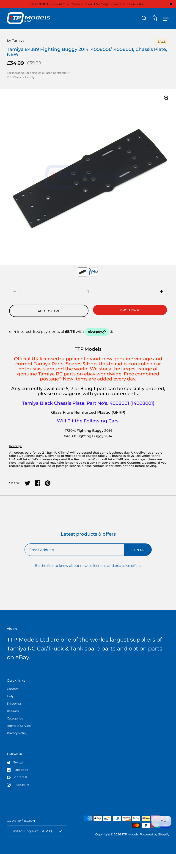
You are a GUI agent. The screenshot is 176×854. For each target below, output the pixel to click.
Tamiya (18, 40)
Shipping (31, 72)
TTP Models (130, 834)
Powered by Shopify (154, 834)
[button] (161, 291)
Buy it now (130, 309)
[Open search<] (144, 18)
